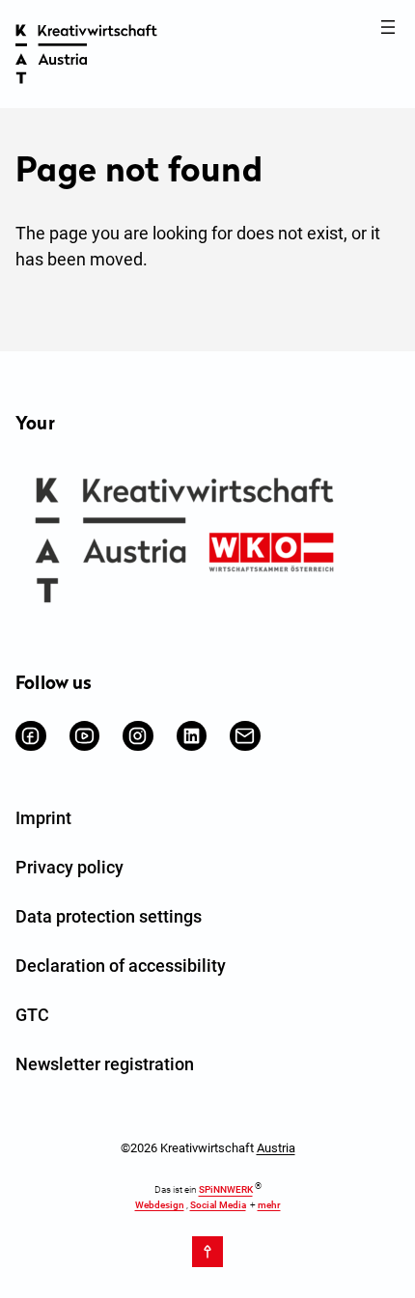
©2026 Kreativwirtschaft (208, 1148)
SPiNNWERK (226, 1190)
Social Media (218, 1205)
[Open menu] (388, 27)
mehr (269, 1205)
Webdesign (159, 1205)
